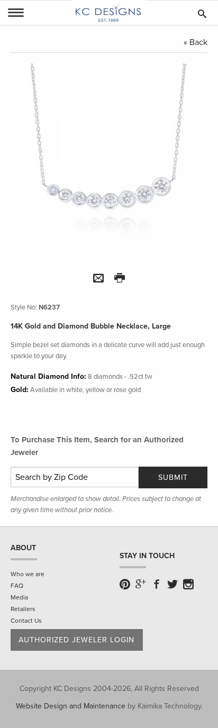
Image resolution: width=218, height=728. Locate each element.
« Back (195, 42)
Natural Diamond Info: (48, 376)
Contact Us (26, 620)
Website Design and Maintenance (70, 706)
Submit (173, 477)
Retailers (23, 609)
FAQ (17, 586)
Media (19, 597)
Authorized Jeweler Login (76, 639)
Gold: (20, 389)
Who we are (27, 574)
